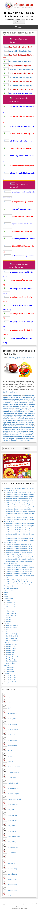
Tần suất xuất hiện (11, 661)
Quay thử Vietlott (11, 682)
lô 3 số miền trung (26, 397)
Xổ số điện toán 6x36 (14, 767)
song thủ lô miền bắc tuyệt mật (20, 51)
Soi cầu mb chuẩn (9, 521)
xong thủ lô (15, 433)
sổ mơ (5, 684)
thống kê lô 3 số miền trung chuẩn (18, 419)
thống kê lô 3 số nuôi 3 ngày (15, 420)
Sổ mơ (9, 895)
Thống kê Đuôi (10, 655)
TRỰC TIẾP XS (8, 590)
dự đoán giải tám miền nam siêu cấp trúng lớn (19, 571)
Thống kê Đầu (10, 652)
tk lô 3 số (24, 422)
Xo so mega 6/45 (11, 613)
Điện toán (6, 623)
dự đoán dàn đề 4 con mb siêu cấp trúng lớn (18, 505)
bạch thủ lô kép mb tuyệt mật (20, 61)
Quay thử (6, 673)
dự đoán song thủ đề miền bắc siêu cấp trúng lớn (20, 540)
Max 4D (8, 619)
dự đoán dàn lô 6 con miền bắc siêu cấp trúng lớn (20, 524)
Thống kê (8, 621)
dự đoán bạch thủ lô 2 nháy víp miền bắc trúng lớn (20, 492)
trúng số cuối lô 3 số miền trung (18, 427)
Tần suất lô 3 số (14, 411)
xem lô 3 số (15, 429)
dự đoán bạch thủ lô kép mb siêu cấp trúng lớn (19, 499)
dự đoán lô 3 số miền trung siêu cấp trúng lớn (19, 553)
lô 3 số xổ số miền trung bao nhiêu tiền (21, 401)
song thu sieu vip (18, 408)
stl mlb (27, 410)
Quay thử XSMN (10, 677)
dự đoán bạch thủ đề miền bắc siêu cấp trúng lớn (20, 496)
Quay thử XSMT (10, 680)
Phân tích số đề (8, 586)
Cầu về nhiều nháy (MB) (13, 640)
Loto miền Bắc (12, 858)
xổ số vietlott (11, 735)
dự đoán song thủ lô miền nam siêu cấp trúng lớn (20, 582)
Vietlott (6, 609)
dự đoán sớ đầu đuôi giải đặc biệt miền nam (18, 580)
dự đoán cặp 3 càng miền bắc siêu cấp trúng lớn (19, 503)
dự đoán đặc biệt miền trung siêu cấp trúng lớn (19, 548)
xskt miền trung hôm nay (15, 436)
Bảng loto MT (10, 669)
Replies (27, 440)
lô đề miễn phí (15, 406)
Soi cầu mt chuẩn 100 (14, 395)
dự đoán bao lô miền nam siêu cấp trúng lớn (18, 565)
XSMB (6, 592)
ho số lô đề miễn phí (14, 397)
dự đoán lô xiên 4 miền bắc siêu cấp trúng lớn (19, 532)
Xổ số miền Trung (21, 431)
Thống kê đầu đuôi (11, 644)
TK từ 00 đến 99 (10, 663)
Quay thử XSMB (10, 675)
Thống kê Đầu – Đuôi (12, 657)
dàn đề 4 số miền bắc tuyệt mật (21, 77)
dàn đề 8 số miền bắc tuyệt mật (21, 85)
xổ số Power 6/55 (11, 615)
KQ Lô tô (6, 665)
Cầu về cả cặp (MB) (11, 638)
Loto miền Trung (12, 869)
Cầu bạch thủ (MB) (11, 634)
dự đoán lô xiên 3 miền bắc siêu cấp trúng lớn (19, 530)
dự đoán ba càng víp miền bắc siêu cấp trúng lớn (20, 494)
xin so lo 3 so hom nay (25, 429)
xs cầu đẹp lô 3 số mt (19, 435)
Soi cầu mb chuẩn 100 (10, 490)
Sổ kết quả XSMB (11, 603)
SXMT (8, 411)
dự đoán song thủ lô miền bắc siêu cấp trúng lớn (19, 538)
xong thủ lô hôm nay (23, 433)
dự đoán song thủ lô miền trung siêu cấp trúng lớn (20, 559)
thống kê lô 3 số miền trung (12, 417)
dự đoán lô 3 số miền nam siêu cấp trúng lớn (18, 573)
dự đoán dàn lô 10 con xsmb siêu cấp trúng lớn (19, 517)
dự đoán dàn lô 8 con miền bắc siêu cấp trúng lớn (20, 526)
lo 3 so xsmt (22, 403)
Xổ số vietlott (10, 611)
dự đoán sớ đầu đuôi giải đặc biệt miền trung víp (19, 557)
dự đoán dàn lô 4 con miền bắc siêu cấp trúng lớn (20, 519)
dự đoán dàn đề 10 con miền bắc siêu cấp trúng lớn (20, 511)
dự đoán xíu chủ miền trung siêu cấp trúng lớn (19, 561)
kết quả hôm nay (8, 598)
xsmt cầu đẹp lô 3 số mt (12, 438)
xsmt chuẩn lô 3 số (24, 438)
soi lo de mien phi (24, 406)
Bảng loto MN (10, 671)
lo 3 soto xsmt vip (23, 404)
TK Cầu (6, 632)
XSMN (6, 596)
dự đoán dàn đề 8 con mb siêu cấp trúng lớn (18, 509)
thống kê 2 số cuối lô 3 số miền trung (16, 415)
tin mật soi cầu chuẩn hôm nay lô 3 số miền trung (17, 421)
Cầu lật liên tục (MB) (12, 636)
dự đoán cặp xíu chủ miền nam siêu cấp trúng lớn (20, 567)
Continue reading (10, 392)
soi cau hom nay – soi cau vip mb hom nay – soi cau (19, 14)
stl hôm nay (27, 408)
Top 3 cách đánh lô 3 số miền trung (12, 426)
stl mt (31, 410)
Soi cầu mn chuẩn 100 (10, 563)
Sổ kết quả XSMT (11, 605)
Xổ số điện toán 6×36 (12, 626)
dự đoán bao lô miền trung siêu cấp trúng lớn (18, 544)
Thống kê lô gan (10, 646)
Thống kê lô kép (10, 650)
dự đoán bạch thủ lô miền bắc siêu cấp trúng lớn (19, 501)
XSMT (6, 594)
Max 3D (8, 617)
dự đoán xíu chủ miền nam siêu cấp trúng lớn (19, 584)
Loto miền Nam (12, 863)
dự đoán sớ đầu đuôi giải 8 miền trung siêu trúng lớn (20, 555)
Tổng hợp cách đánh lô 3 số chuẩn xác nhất (21, 424)
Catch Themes (24, 908)
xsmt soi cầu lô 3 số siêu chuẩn (14, 440)
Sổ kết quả (7, 601)
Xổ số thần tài (10, 630)
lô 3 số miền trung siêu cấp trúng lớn (19, 398)
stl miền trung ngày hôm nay (17, 410)
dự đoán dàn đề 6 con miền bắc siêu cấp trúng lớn (20, 507)
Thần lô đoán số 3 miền (21, 413)
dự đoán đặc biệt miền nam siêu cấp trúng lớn (19, 569)
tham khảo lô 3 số (24, 411)
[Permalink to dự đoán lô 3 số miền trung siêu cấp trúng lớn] (18, 379)
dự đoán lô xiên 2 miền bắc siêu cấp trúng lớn (19, 528)
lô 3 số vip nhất (24, 399)
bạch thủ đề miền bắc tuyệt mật (21, 69)
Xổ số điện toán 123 (11, 628)
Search (26, 448)
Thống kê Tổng (10, 659)
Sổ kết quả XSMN (11, 607)
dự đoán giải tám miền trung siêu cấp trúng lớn (19, 551)
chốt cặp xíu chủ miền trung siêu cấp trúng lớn (19, 546)
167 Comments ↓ (19, 359)
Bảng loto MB (10, 667)
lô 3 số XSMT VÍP (13, 404)
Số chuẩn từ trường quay (11, 588)
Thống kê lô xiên (10, 648)
